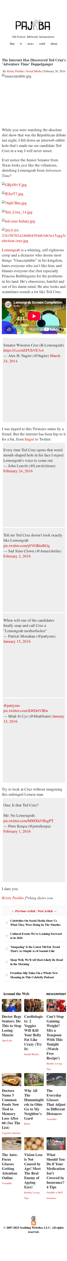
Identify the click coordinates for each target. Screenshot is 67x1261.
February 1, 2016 (17, 831)
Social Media (34, 71)
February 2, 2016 (17, 556)
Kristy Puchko (15, 71)
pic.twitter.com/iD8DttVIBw (25, 710)
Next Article (45, 911)
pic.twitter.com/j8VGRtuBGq (26, 545)
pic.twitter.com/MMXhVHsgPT (28, 820)
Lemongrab (11, 249)
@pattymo (11, 705)
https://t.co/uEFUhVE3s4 (23, 350)
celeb (42, 43)
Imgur (29, 439)
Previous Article (25, 911)
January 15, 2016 (17, 641)
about (54, 43)
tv (21, 43)
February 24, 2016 (18, 470)
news (31, 43)
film (12, 43)
